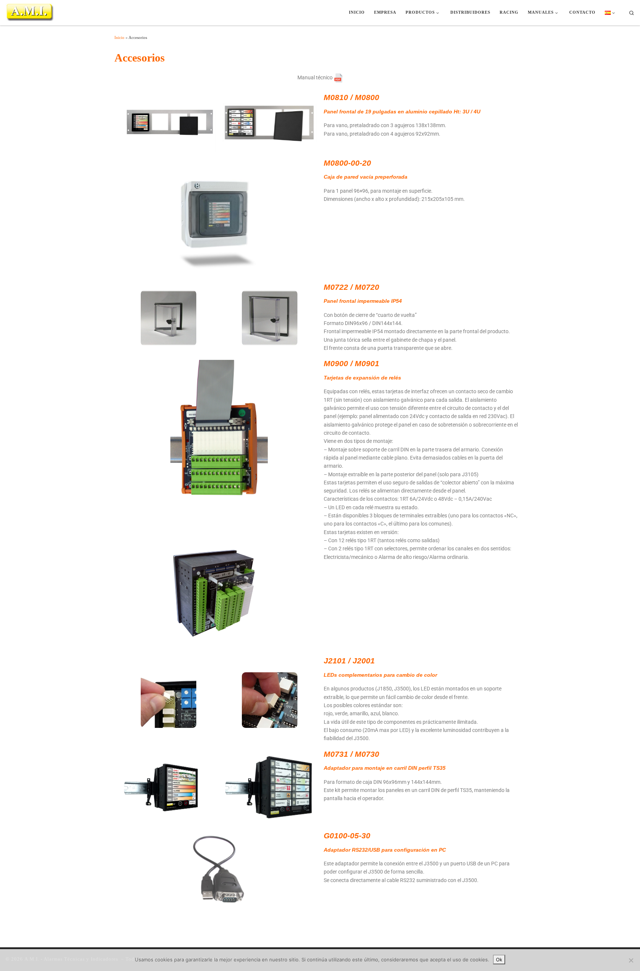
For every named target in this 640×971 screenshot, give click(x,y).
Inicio (119, 37)
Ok (499, 959)
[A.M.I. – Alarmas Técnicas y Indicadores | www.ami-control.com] (30, 11)
